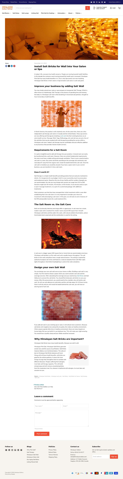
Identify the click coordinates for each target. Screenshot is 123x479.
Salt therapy (84, 376)
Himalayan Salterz (75, 450)
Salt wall (37, 377)
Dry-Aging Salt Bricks (33, 459)
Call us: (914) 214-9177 (77, 452)
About (70, 13)
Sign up (114, 457)
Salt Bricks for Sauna (74, 376)
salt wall (63, 136)
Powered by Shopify (10, 474)
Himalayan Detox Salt (33, 457)
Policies (78, 13)
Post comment (42, 434)
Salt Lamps (25, 13)
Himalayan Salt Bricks (44, 376)
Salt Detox (16, 13)
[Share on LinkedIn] (12, 66)
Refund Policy (14, 2)
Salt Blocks (5, 13)
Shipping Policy (32, 2)
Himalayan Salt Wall (32, 455)
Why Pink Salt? (31, 450)
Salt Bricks (80, 276)
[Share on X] (9, 66)
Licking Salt (35, 13)
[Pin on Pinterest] (14, 66)
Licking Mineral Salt (32, 462)
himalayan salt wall (56, 376)
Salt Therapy (30, 452)
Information (61, 13)
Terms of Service (23, 2)
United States (114, 2)
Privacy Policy (5, 2)
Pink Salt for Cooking (47, 13)
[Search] (87, 8)
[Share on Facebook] (6, 66)
